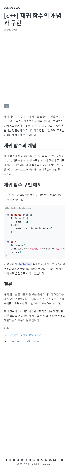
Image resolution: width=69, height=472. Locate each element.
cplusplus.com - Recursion (24, 341)
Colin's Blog (12, 8)
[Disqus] (34, 402)
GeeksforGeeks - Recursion (25, 335)
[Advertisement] (34, 67)
